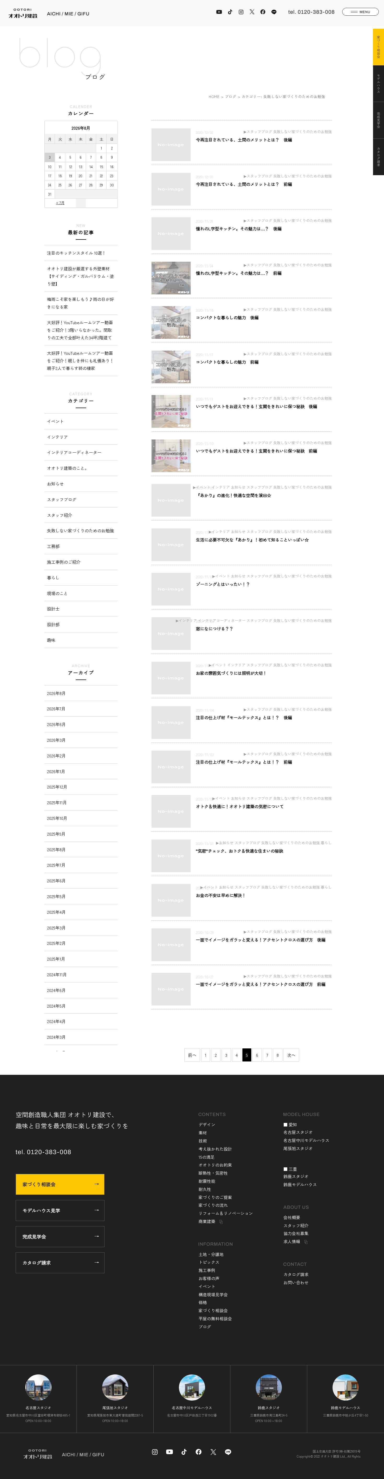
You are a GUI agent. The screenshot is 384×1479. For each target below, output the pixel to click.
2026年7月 (56, 708)
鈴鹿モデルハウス (300, 1184)
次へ (291, 1055)
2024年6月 (56, 990)
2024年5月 (56, 1006)
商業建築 (207, 1221)
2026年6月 (56, 724)
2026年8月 (56, 693)
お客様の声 (209, 1278)
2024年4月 (56, 1021)
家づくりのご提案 (215, 1197)
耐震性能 (207, 1181)
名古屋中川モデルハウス (306, 1140)
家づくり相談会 (38, 1184)
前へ (192, 1055)
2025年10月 (57, 818)
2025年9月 (56, 834)
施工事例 (207, 1270)
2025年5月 (56, 896)
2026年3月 (56, 740)
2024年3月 (56, 1037)
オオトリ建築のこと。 (68, 468)
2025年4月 (56, 912)
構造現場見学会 (213, 1294)
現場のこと (57, 593)
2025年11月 (57, 802)
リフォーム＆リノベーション (226, 1213)
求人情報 (291, 1241)
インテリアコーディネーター (74, 452)
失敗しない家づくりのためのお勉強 (80, 530)
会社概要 (291, 1217)
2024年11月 (57, 974)
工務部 (53, 546)
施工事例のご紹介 (63, 562)
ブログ (230, 96)
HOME (214, 96)
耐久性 (205, 1189)
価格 (203, 1302)
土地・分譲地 (211, 1254)
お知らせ (55, 484)
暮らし (53, 577)
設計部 (53, 624)
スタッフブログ (61, 499)
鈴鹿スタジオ (296, 1176)
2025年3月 (56, 927)
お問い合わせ (296, 1282)
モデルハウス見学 (41, 1210)
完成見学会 (34, 1236)
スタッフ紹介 (59, 515)
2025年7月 (56, 865)
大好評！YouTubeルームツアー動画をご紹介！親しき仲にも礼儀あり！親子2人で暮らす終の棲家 (80, 360)
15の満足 (207, 1157)
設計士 (53, 609)
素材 (203, 1132)
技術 (203, 1141)
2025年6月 (56, 880)
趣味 (51, 640)
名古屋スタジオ (298, 1132)
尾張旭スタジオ (298, 1148)
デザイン (207, 1124)
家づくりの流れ (213, 1205)
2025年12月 (57, 787)
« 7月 (60, 202)
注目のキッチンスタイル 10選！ (76, 253)
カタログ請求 (36, 1262)
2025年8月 (56, 849)
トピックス (209, 1262)
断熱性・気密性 (213, 1173)
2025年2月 (56, 943)
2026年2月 (56, 755)
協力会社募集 (296, 1233)
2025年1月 (56, 959)
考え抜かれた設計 (215, 1149)
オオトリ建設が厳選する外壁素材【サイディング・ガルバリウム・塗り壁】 (80, 276)
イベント (55, 421)
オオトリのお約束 (215, 1165)
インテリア (57, 437)
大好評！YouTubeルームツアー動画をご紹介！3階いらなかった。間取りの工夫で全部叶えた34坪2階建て (80, 330)
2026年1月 (56, 771)
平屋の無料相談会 (215, 1318)
